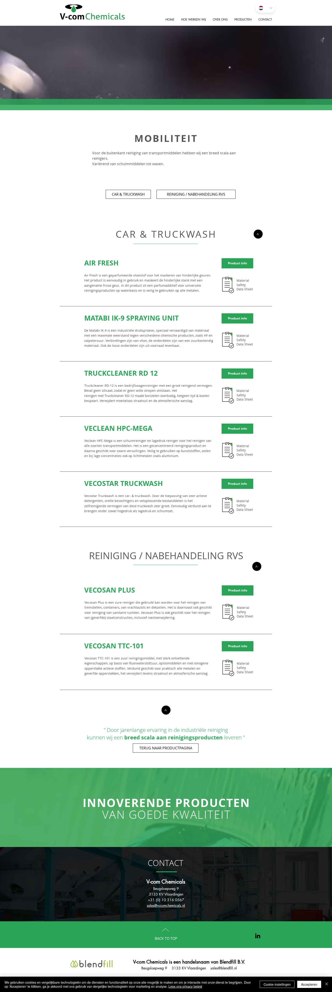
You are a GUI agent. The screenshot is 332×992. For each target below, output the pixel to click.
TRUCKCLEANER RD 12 (121, 373)
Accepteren (309, 984)
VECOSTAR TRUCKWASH (123, 483)
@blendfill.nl (227, 968)
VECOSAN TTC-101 (114, 645)
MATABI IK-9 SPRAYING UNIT (131, 318)
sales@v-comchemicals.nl (166, 905)
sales (212, 968)
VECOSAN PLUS (109, 590)
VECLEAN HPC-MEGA (118, 428)
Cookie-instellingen (277, 984)
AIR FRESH (101, 262)
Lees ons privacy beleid (185, 986)
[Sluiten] (326, 984)
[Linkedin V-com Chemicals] (257, 935)
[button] (237, 318)
